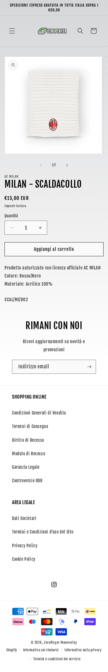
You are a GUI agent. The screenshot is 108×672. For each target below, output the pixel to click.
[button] (12, 30)
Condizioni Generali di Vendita (39, 412)
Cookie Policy (23, 559)
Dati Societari (24, 518)
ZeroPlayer (52, 643)
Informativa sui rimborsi (41, 650)
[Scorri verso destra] (67, 165)
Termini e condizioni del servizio (56, 659)
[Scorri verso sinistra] (40, 165)
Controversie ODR (27, 480)
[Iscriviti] (89, 367)
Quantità (11, 215)
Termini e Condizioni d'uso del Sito (43, 531)
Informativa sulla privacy (83, 650)
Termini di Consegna (30, 426)
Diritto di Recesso (28, 440)
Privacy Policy (24, 545)
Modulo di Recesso (28, 453)
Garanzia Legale (26, 467)
